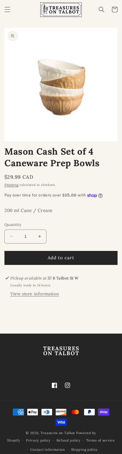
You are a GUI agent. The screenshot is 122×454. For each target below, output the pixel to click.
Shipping (11, 185)
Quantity (12, 224)
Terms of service (100, 440)
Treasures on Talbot (58, 433)
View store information (34, 293)
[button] (7, 9)
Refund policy (69, 440)
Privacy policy (38, 440)
